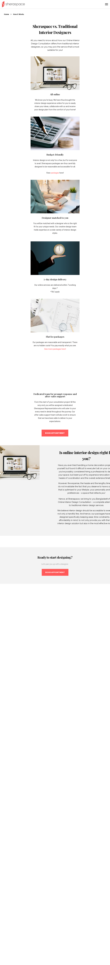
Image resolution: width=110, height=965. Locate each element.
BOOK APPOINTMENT (55, 433)
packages (55, 173)
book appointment (55, 572)
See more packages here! (55, 349)
